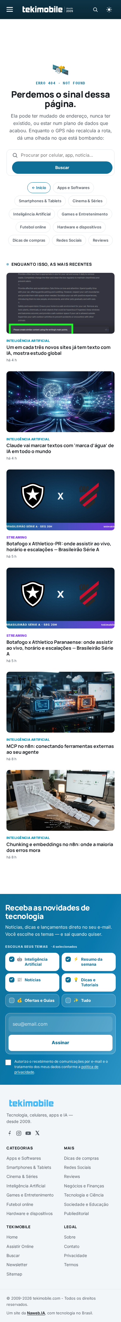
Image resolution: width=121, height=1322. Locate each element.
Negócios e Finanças (84, 1185)
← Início (39, 187)
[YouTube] (28, 1133)
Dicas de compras (29, 240)
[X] (37, 1133)
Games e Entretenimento (85, 214)
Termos (71, 1264)
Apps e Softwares (73, 187)
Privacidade (75, 1255)
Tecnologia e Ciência (84, 1194)
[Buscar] (95, 9)
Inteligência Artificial (32, 214)
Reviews (100, 240)
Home (12, 1236)
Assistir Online (19, 1246)
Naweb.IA (36, 1313)
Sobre (69, 1236)
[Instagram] (19, 1133)
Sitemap (14, 1273)
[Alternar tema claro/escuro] (109, 9)
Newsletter (16, 1264)
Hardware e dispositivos (79, 227)
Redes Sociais (69, 240)
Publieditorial (76, 1213)
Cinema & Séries (87, 200)
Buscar (62, 167)
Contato (71, 1246)
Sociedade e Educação (86, 1204)
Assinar (60, 1042)
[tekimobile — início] (47, 9)
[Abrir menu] (9, 9)
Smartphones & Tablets (40, 200)
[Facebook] (9, 1133)
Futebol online (33, 227)
